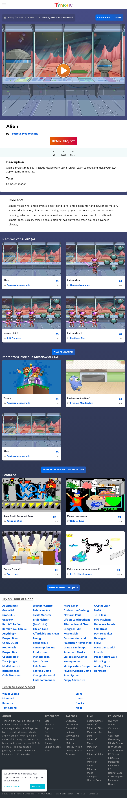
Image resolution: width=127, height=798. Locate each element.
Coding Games (95, 720)
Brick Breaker (10, 670)
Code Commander (44, 680)
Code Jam (92, 776)
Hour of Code (94, 780)
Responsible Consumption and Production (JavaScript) (78, 638)
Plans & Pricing (74, 746)
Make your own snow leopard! (83, 569)
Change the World (44, 675)
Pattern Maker (103, 633)
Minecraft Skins (95, 728)
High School (114, 746)
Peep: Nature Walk (105, 656)
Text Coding (9, 707)
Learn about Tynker (109, 17)
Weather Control (43, 605)
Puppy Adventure (74, 680)
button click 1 (11, 333)
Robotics (7, 703)
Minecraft (8, 698)
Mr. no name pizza (77, 516)
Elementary (114, 739)
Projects (32, 17)
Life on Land (40, 629)
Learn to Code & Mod (18, 687)
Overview (71, 720)
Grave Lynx (13, 574)
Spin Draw (100, 629)
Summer (70, 754)
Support (49, 728)
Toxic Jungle (9, 661)
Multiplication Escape (77, 666)
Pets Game (39, 666)
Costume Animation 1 (78, 398)
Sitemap (49, 743)
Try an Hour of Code (17, 599)
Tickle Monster (42, 615)
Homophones (72, 661)
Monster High (41, 656)
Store (47, 750)
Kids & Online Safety (65, 794)
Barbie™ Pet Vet (12, 624)
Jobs (47, 735)
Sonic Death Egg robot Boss (18, 516)
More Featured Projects (63, 587)
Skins (79, 694)
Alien (6, 280)
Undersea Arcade (104, 624)
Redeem (70, 731)
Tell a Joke (100, 615)
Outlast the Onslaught (78, 610)
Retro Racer (71, 605)
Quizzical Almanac (80, 284)
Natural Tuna (77, 520)
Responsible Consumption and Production (44, 647)
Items (79, 698)
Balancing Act (41, 610)
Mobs (79, 707)
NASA (97, 610)
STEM (97, 643)
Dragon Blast (10, 638)
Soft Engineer (14, 338)
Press (47, 731)
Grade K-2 (8, 610)
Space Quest (40, 661)
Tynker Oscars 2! (12, 569)
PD (109, 769)
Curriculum (72, 724)
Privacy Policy (45, 794)
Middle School (115, 743)
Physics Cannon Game (77, 670)
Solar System (71, 675)
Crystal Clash (102, 605)
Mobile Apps (51, 739)
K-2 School (113, 754)
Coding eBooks (53, 746)
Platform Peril (72, 615)
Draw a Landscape (75, 647)
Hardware (100, 670)
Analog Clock (102, 666)
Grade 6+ (7, 619)
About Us (50, 724)
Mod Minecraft (11, 666)
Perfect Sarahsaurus (81, 574)
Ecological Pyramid (75, 656)
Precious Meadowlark (24, 133)
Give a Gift (71, 728)
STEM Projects (115, 776)
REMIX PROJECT (63, 141)
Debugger (100, 638)
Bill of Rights (102, 661)
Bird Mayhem (102, 619)
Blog (47, 720)
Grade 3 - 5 (8, 615)
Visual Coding (10, 694)
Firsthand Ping (78, 338)
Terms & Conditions (25, 794)
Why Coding (72, 735)
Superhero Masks (74, 652)
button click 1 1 (75, 333)
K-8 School (113, 757)
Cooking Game (42, 670)
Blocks (80, 703)
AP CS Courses (115, 750)
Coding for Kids (15, 17)
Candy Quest (10, 643)
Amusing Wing (14, 520)
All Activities (10, 605)
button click (73, 280)
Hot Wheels (9, 647)
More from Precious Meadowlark (63, 469)
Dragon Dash (10, 652)
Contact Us (93, 794)
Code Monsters (11, 675)
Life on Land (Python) (77, 619)
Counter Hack (10, 656)
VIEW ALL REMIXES (63, 351)
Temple (7, 398)
